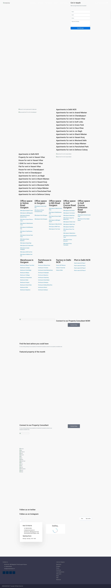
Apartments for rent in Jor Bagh (69, 131)
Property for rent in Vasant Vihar (32, 157)
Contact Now (72, 2)
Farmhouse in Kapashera (43, 275)
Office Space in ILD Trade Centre (26, 245)
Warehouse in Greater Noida (25, 284)
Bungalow (58, 566)
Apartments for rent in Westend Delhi (71, 140)
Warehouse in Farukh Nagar (25, 270)
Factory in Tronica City (60, 267)
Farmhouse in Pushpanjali (43, 272)
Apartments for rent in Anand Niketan (71, 113)
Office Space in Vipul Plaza (68, 226)
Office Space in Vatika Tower (69, 224)
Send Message (80, 28)
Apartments (32, 2)
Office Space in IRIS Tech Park (26, 251)
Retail (57, 575)
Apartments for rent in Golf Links (69, 122)
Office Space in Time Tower (54, 229)
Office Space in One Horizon (69, 210)
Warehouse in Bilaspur (24, 272)
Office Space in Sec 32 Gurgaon (41, 219)
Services (56, 2)
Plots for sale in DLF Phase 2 (79, 265)
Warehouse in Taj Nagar (25, 275)
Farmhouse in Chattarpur (43, 282)
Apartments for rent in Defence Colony (72, 150)
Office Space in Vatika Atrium (69, 233)
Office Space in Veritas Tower (69, 221)
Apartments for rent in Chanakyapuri (71, 116)
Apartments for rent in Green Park (70, 125)
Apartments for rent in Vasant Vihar (70, 119)
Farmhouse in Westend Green (44, 265)
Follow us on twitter (28, 510)
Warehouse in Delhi (24, 287)
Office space (58, 573)
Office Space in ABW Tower (54, 226)
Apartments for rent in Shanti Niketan (71, 134)
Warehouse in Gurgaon (24, 282)
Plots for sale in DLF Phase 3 (79, 268)
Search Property (63, 2)
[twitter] (7, 572)
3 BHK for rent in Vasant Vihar (31, 163)
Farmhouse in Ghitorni (42, 287)
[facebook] (4, 572)
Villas (57, 577)
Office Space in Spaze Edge (25, 243)
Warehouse (58, 579)
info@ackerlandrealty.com (29, 530)
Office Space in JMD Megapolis (26, 213)
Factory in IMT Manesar (61, 265)
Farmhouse (58, 570)
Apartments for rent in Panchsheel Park (72, 147)
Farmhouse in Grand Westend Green (45, 270)
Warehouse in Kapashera (25, 289)
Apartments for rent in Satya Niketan (71, 143)
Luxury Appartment (60, 571)
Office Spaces (48, 2)
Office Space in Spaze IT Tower (26, 210)
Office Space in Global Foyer (69, 215)
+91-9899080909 (101, 3)
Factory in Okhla (59, 270)
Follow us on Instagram (29, 514)
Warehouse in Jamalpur (25, 267)
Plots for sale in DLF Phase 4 (79, 270)
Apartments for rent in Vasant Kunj (70, 137)
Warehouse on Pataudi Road (26, 277)
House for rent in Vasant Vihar (31, 160)
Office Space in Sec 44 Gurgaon (41, 215)
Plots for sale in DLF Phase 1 (79, 263)
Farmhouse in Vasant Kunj (43, 277)
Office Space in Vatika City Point (55, 224)
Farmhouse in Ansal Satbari (43, 280)
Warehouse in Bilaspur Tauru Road (27, 265)
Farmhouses (40, 2)
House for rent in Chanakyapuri (31, 170)
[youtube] (10, 572)
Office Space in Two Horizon (69, 213)
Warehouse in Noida (24, 280)
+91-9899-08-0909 (28, 528)
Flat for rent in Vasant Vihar (30, 166)
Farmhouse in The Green (43, 267)
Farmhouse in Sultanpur (43, 289)
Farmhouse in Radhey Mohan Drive (45, 284)
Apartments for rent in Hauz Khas (70, 128)
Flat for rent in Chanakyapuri (30, 173)
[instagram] (14, 572)
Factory (57, 568)
